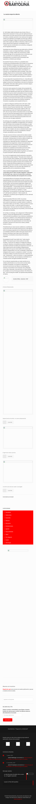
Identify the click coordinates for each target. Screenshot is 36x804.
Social (7, 540)
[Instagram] (22, 801)
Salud (7, 534)
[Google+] (16, 801)
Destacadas (8, 515)
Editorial (7, 520)
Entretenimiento (9, 526)
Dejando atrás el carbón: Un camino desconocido (14, 418)
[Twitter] (18, 801)
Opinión (7, 529)
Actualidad (8, 512)
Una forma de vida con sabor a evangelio (12, 486)
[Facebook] (13, 801)
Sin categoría (9, 537)
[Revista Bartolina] (18, 3)
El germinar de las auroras (9, 452)
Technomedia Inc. (18, 799)
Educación (8, 523)
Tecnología (8, 542)
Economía (8, 517)
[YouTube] (20, 801)
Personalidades (9, 531)
